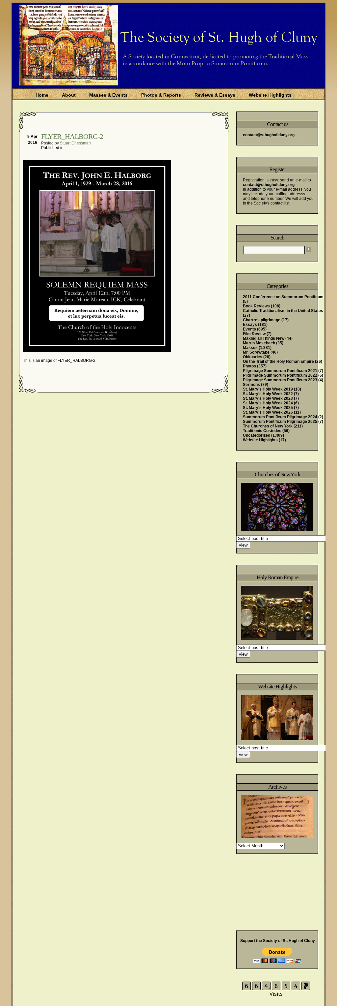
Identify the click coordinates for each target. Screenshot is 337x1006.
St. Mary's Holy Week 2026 (268, 412)
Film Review (254, 333)
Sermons (251, 384)
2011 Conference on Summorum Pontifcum (283, 297)
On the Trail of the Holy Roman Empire (278, 361)
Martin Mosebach (259, 343)
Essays (250, 324)
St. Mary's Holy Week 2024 (268, 403)
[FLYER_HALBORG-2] (98, 350)
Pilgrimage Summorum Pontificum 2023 (280, 380)
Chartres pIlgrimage (261, 320)
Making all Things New (263, 338)
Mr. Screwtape (256, 352)
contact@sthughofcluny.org (269, 135)
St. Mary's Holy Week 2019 (268, 389)
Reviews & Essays (214, 95)
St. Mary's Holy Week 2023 (268, 398)
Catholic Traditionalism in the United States (283, 310)
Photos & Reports (161, 95)
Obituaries (252, 357)
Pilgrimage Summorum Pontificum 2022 (280, 375)
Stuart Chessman (75, 143)
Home (42, 95)
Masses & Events (108, 95)
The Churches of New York (268, 426)
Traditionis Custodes (262, 430)
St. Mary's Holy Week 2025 (268, 407)
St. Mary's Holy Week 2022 (268, 394)
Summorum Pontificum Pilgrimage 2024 (280, 417)
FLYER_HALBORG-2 (72, 136)
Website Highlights (270, 95)
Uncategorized (256, 435)
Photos (249, 366)
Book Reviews (256, 306)
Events (249, 329)
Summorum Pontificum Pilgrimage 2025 (280, 421)
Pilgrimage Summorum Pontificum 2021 (280, 370)
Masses (250, 347)
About (69, 95)
